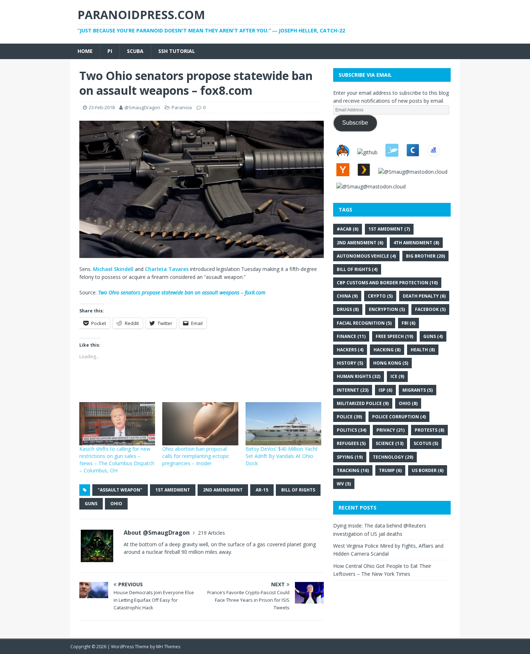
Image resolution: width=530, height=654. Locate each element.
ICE (397, 376)
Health (423, 350)
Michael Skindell (113, 269)
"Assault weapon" (120, 490)
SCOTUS (426, 443)
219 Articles (211, 532)
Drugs (348, 309)
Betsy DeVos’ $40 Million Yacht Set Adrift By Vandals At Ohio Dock (282, 456)
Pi (109, 51)
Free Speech (394, 336)
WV (344, 484)
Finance (351, 336)
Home (85, 51)
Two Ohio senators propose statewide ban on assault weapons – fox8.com (181, 292)
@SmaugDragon (142, 107)
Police (349, 417)
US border (427, 470)
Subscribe (355, 123)
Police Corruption (399, 417)
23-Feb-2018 (102, 107)
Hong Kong (390, 363)
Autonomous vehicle (366, 256)
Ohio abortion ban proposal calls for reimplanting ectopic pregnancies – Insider (195, 456)
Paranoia (182, 107)
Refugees (351, 443)
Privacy (390, 430)
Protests (429, 430)
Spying (350, 457)
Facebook (430, 309)
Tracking (353, 470)
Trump (390, 470)
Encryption (387, 309)
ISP (385, 390)
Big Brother (425, 256)
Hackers (350, 350)
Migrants (417, 390)
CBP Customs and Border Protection (387, 283)
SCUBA (135, 51)
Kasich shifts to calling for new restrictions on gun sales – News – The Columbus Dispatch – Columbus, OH (116, 459)
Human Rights (358, 376)
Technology (393, 457)
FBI (408, 323)
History (350, 363)
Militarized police (363, 403)
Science (389, 443)
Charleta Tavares (167, 269)
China (347, 296)
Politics (351, 430)
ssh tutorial (176, 51)
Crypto (380, 296)
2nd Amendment (223, 490)
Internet (352, 390)
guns (91, 503)
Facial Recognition (364, 323)
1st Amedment (172, 490)
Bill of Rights (298, 490)
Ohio (116, 503)
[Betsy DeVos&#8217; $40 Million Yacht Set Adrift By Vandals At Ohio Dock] (283, 423)
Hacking (387, 350)
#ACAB (347, 229)
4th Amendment (416, 243)
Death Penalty (424, 296)
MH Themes (168, 647)
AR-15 (262, 490)
